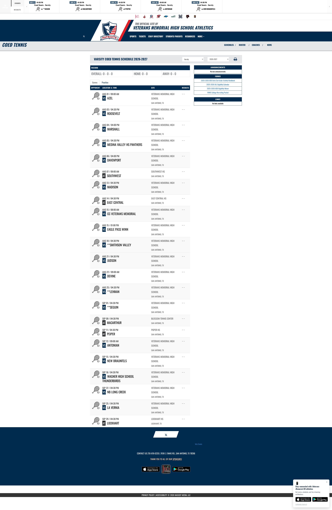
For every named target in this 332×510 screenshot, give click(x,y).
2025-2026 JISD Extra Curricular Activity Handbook (218, 80)
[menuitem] (137, 16)
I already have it (301, 504)
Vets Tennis (198, 444)
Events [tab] (18, 3)
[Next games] (329, 6)
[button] (42, 6)
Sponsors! (177, 459)
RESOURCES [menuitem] (190, 36)
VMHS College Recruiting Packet (218, 92)
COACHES (256, 45)
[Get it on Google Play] (320, 499)
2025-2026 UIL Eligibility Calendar (217, 84)
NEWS (269, 45)
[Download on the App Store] (303, 499)
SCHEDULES (229, 45)
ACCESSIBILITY (161, 495)
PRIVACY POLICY (148, 495)
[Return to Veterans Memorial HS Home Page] (109, 31)
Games (94, 82)
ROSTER (242, 45)
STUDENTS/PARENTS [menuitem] (174, 36)
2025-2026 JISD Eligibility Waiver (218, 88)
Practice (105, 82)
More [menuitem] (200, 36)
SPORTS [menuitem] (133, 36)
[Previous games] (26, 6)
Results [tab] (17, 10)
